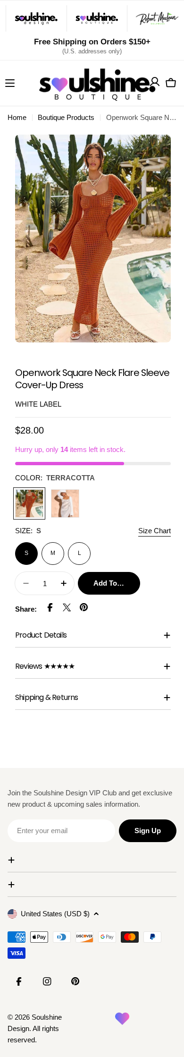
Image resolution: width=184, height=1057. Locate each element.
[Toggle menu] (10, 83)
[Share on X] (67, 609)
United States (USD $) (55, 914)
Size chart (154, 531)
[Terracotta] (29, 503)
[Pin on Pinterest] (84, 609)
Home (17, 117)
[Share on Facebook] (50, 609)
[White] (65, 503)
